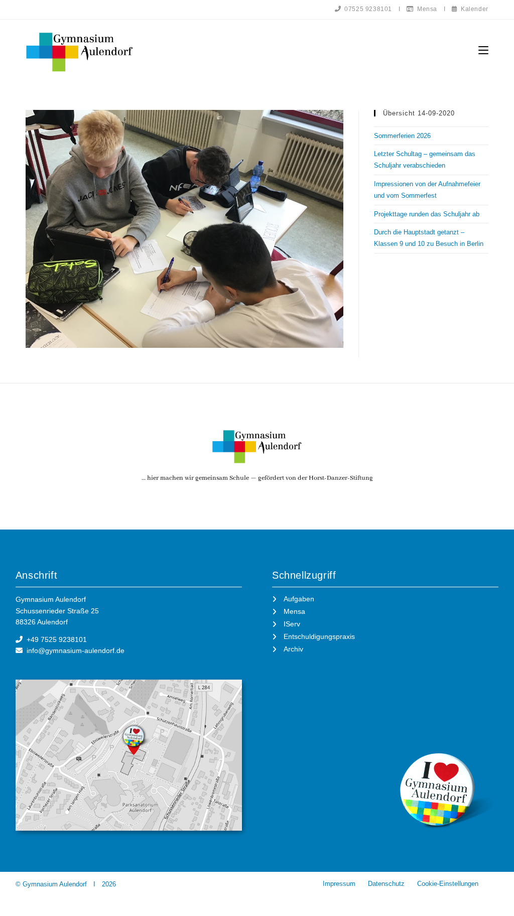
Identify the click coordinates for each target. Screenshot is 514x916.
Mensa (425, 9)
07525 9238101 (366, 9)
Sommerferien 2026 (402, 136)
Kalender (472, 9)
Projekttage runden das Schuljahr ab (426, 214)
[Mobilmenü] (483, 50)
